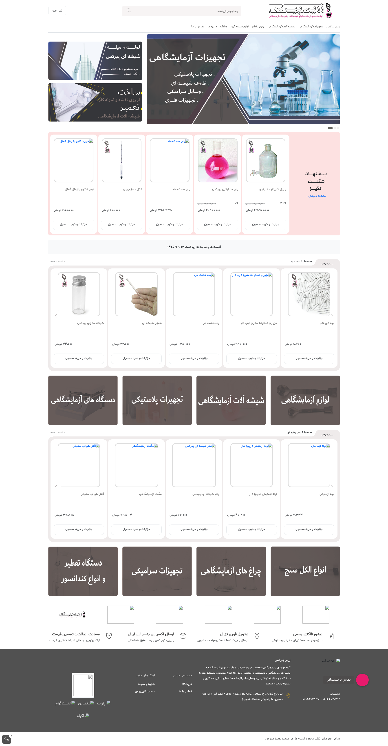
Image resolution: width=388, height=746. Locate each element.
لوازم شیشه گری (240, 27)
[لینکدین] (86, 704)
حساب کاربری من (145, 691)
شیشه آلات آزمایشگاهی (281, 27)
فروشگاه (187, 684)
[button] (6, 739)
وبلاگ (223, 27)
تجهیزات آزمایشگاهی (311, 27)
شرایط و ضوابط (146, 684)
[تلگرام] (83, 716)
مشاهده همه (58, 262)
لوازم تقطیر (258, 27)
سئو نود (269, 739)
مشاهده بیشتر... (316, 196)
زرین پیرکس (333, 27)
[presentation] (331, 315)
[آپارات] (103, 704)
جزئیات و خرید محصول (265, 224)
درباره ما (212, 27)
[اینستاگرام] (65, 704)
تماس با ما (197, 27)
